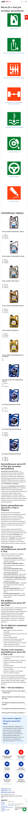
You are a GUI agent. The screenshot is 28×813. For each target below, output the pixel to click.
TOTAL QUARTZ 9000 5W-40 (10, 330)
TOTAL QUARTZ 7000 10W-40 (10, 281)
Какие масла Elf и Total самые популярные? (13, 712)
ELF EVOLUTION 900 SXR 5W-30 (11, 454)
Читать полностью (18, 740)
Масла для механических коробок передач (14, 77)
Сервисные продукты (14, 176)
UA (2, 797)
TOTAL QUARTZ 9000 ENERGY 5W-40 (13, 305)
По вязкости (3, 803)
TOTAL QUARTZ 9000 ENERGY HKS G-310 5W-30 (13, 355)
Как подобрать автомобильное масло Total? (13, 708)
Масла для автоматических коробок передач (14, 53)
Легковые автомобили (5, 806)
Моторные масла (14, 28)
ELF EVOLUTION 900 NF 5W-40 (11, 404)
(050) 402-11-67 (6, 790)
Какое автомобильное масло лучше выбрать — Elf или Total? (13, 691)
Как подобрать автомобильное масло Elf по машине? (13, 703)
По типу (2, 801)
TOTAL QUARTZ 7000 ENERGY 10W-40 (13, 256)
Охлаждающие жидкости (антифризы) (14, 127)
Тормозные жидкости (14, 151)
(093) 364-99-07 (6, 792)
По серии (2, 804)
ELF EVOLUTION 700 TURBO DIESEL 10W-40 (12, 380)
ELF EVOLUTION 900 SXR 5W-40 (11, 429)
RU (1, 797)
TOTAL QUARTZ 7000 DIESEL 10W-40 (13, 231)
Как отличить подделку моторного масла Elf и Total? (12, 721)
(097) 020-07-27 (6, 789)
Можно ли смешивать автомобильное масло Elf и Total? (13, 697)
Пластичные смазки (14, 201)
